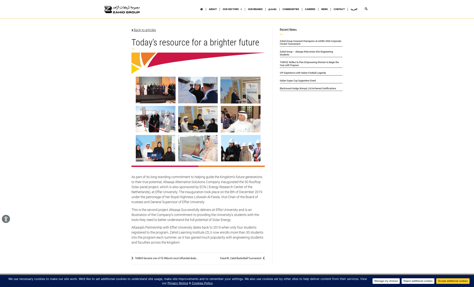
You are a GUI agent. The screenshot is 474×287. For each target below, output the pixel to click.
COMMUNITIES (291, 9)
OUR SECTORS (231, 9)
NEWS (324, 9)
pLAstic (272, 9)
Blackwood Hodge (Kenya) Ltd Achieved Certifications (308, 88)
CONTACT (339, 9)
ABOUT (213, 9)
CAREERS (310, 9)
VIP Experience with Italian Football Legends (303, 72)
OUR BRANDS (255, 9)
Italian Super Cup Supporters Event (298, 80)
